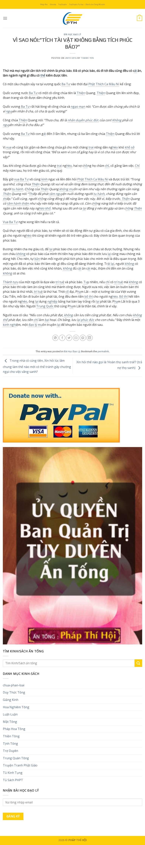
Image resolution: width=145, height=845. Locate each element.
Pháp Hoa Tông (14, 729)
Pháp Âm (44, 4)
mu (71, 189)
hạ (79, 292)
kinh (44, 179)
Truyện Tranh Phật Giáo (20, 765)
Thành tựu (10, 282)
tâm (52, 194)
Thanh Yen (87, 57)
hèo (115, 147)
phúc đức (92, 120)
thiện (25, 203)
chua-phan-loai (13, 685)
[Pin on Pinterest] (83, 338)
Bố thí (123, 296)
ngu (8, 111)
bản (37, 259)
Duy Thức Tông (14, 692)
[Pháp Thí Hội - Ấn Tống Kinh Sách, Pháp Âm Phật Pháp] (72, 18)
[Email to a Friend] (76, 338)
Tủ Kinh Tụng (12, 773)
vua (8, 147)
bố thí (88, 296)
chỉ (107, 166)
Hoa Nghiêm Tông (16, 707)
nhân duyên (76, 120)
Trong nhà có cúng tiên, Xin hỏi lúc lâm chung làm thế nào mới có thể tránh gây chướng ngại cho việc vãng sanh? (37, 366)
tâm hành (14, 203)
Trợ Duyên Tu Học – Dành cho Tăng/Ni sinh (87, 4)
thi (5, 199)
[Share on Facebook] (62, 338)
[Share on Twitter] (69, 338)
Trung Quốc (44, 306)
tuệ (61, 282)
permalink (103, 351)
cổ (67, 292)
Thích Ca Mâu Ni (107, 84)
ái (135, 71)
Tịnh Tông (10, 743)
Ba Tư (66, 84)
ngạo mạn (78, 106)
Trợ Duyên (62, 4)
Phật (91, 84)
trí (57, 282)
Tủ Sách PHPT (13, 780)
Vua (5, 222)
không (63, 189)
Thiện (81, 93)
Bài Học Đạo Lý (72, 34)
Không (116, 120)
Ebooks (53, 4)
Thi (31, 194)
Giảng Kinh (10, 700)
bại (47, 320)
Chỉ (137, 166)
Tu (85, 282)
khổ (127, 147)
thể (42, 75)
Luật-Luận (10, 714)
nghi (13, 325)
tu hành (17, 189)
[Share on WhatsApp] (55, 338)
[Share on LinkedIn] (89, 338)
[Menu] (5, 18)
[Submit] (138, 663)
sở (132, 147)
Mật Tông (10, 722)
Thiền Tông (11, 736)
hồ (86, 166)
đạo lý (33, 325)
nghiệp (52, 301)
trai (91, 147)
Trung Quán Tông (16, 758)
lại (84, 208)
